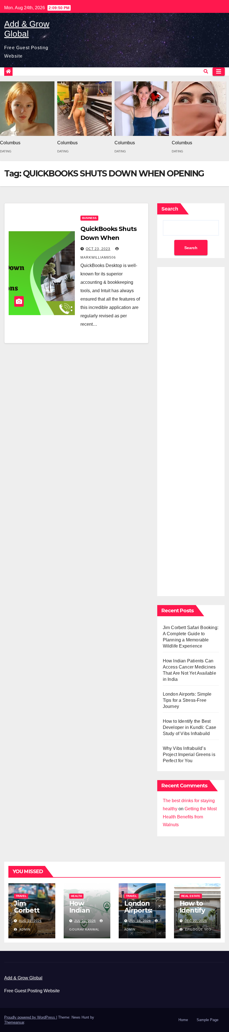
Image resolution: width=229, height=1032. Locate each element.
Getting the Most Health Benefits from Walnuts (190, 816)
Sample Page (207, 1020)
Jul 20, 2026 (85, 920)
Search (169, 209)
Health (76, 896)
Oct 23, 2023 (98, 249)
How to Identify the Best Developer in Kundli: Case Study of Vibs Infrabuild (189, 727)
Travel (21, 896)
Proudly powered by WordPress (30, 1017)
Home (183, 1020)
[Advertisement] (191, 430)
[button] (206, 71)
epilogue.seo (197, 929)
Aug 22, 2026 (30, 920)
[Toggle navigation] (219, 71)
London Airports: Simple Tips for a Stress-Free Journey (187, 700)
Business (89, 217)
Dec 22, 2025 (196, 920)
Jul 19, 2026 (140, 920)
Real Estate (190, 896)
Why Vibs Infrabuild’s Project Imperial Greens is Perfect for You (189, 754)
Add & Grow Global (23, 978)
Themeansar (14, 1022)
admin (24, 929)
